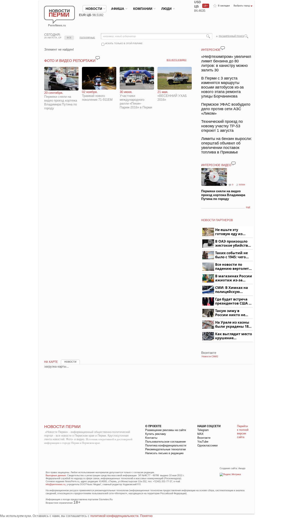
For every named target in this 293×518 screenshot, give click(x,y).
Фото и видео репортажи (69, 61)
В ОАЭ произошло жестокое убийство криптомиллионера (233, 243)
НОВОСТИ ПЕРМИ (62, 426)
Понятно (146, 516)
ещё (248, 207)
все (69, 37)
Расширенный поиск (231, 36)
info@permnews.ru (55, 484)
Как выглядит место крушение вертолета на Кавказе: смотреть (233, 336)
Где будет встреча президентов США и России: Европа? (233, 301)
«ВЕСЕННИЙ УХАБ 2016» (172, 95)
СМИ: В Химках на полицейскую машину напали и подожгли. (231, 290)
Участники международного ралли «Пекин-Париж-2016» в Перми (136, 99)
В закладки (224, 5)
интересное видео (216, 165)
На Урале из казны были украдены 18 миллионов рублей (232, 324)
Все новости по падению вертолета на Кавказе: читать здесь (233, 267)
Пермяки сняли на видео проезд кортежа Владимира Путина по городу (60, 100)
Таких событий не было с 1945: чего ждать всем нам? (231, 255)
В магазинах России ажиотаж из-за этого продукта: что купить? (233, 278)
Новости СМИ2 (210, 356)
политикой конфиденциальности (114, 516)
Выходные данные (56, 475)
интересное (211, 49)
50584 (242, 184)
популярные (87, 37)
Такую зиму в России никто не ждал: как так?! (230, 313)
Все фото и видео (176, 60)
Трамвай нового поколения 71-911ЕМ (97, 95)
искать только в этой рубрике (124, 43)
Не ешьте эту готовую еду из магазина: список (231, 232)
